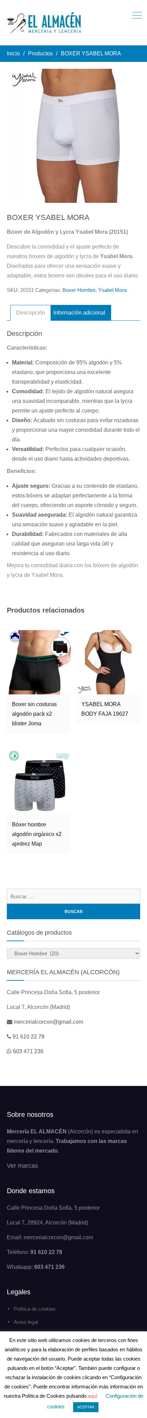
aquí (92, 1396)
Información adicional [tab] (79, 313)
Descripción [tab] (30, 313)
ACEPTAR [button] (85, 1407)
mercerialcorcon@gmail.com (48, 1022)
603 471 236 (28, 1051)
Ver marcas (22, 1165)
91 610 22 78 (28, 1037)
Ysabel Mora (112, 290)
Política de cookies (35, 1309)
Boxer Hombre (79, 290)
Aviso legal (26, 1322)
